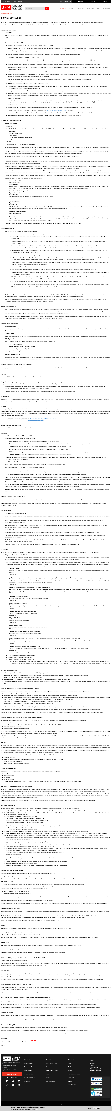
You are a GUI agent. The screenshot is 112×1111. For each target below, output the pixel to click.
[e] (7, 1085)
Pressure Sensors (28, 1074)
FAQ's (69, 1067)
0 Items (81, 1)
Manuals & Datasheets (74, 1074)
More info (38, 1109)
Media (98, 9)
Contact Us (106, 9)
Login (15, 1)
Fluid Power (49, 1074)
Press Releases (72, 1084)
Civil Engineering (50, 1081)
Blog (69, 1063)
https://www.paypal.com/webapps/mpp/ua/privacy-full (43, 418)
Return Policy (94, 1067)
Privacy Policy (65, 1104)
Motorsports (49, 1067)
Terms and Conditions (55, 1104)
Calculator (71, 1077)
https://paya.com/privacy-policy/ (36, 420)
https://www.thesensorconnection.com (56, 110)
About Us (63, 9)
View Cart (105, 1)
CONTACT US (33, 1041)
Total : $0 (93, 1)
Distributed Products (29, 1077)
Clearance (27, 1081)
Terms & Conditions (95, 1070)
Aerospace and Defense (52, 1070)
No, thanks (97, 1108)
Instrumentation (28, 1070)
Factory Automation (51, 1063)
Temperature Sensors (29, 1067)
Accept (90, 1108)
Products (81, 9)
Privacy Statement (95, 1069)
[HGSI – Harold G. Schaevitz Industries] (12, 7)
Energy (48, 1077)
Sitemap (47, 1104)
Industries (72, 9)
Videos (70, 1070)
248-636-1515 (67, 1)
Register (20, 1)
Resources (90, 9)
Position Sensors (28, 1063)
